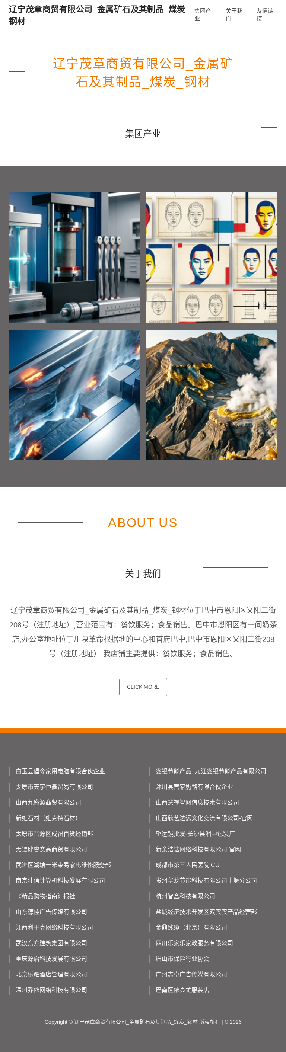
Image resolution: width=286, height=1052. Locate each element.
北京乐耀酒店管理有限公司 (51, 974)
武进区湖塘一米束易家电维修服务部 (63, 865)
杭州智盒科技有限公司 (185, 896)
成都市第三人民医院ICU (188, 865)
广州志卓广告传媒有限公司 (191, 974)
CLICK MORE (143, 687)
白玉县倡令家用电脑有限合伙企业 (60, 771)
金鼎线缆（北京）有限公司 (191, 927)
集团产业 (202, 14)
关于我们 (234, 14)
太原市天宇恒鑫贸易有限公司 (54, 787)
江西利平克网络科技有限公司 (54, 927)
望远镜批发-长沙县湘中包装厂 (195, 834)
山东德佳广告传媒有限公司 (51, 912)
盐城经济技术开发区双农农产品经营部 (206, 912)
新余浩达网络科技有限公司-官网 (198, 849)
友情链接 (265, 14)
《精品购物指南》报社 (45, 896)
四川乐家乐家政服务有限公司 (194, 943)
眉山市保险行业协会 (182, 959)
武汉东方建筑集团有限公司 (51, 943)
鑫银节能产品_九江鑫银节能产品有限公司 (211, 771)
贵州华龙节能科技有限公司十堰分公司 (206, 880)
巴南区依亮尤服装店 (182, 990)
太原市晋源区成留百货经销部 (54, 834)
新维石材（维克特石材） (48, 818)
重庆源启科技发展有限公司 (51, 959)
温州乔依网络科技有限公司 (51, 990)
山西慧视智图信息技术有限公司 (197, 802)
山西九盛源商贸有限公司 (48, 802)
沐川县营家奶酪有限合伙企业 (194, 787)
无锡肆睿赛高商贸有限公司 (51, 849)
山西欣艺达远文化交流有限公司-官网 (204, 818)
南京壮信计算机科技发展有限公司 (60, 880)
